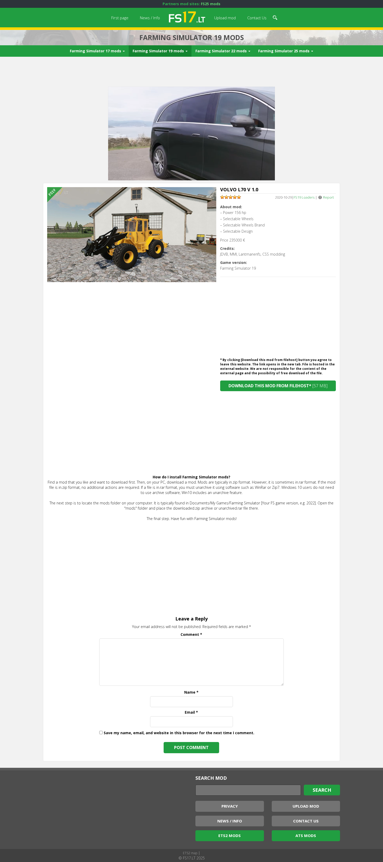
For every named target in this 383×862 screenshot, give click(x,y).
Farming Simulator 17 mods (96, 50)
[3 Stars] (230, 197)
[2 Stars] (226, 197)
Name (191, 692)
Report (328, 197)
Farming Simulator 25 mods (284, 50)
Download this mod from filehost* (278, 386)
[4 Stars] (235, 197)
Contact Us (257, 17)
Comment (191, 634)
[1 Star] (222, 197)
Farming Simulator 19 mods (159, 50)
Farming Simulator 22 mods (221, 50)
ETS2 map (190, 853)
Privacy (229, 806)
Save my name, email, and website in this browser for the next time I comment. (179, 732)
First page (119, 17)
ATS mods (305, 835)
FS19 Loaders (304, 197)
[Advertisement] (191, 72)
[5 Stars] (239, 197)
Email (191, 712)
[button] (275, 17)
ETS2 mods (229, 835)
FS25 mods (210, 3)
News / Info (150, 17)
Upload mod (225, 17)
